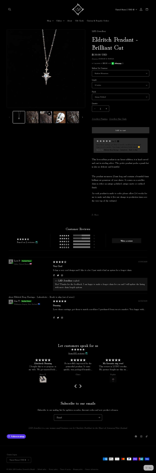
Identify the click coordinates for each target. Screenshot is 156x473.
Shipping (95, 58)
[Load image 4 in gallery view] (73, 117)
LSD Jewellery (17, 469)
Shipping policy (78, 469)
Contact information (91, 469)
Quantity (95, 103)
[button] (10, 9)
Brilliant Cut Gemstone (100, 68)
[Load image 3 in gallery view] (59, 117)
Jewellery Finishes (99, 118)
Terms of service (65, 469)
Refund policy (42, 469)
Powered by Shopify (29, 469)
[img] (59, 261)
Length (94, 80)
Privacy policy (53, 469)
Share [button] (96, 214)
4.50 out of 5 (36, 239)
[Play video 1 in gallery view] (46, 117)
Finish (94, 91)
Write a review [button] (127, 240)
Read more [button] (58, 312)
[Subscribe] (99, 417)
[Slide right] (82, 117)
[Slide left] (9, 117)
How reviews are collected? (21, 319)
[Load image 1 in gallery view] (19, 117)
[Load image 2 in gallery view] (32, 117)
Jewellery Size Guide (118, 118)
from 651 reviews (76, 353)
